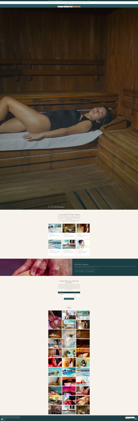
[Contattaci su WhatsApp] (2, 419)
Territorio (82, 2)
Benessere (68, 2)
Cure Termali (74, 2)
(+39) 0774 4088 (50, 0)
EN (89, 0)
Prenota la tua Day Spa (69, 298)
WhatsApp (55, 0)
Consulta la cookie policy (4, 418)
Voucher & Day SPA (87, 2)
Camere (65, 2)
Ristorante (78, 2)
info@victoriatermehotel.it (59, 0)
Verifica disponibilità (77, 6)
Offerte (62, 2)
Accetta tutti (127, 418)
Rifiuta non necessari (133, 418)
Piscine (71, 2)
